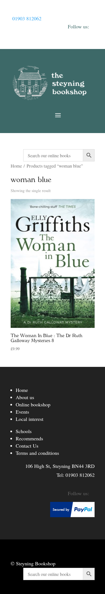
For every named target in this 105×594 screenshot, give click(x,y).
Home (16, 166)
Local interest (29, 419)
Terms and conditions (37, 453)
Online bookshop (33, 404)
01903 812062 (26, 18)
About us (25, 397)
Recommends (29, 438)
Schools (24, 431)
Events (22, 411)
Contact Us (27, 445)
